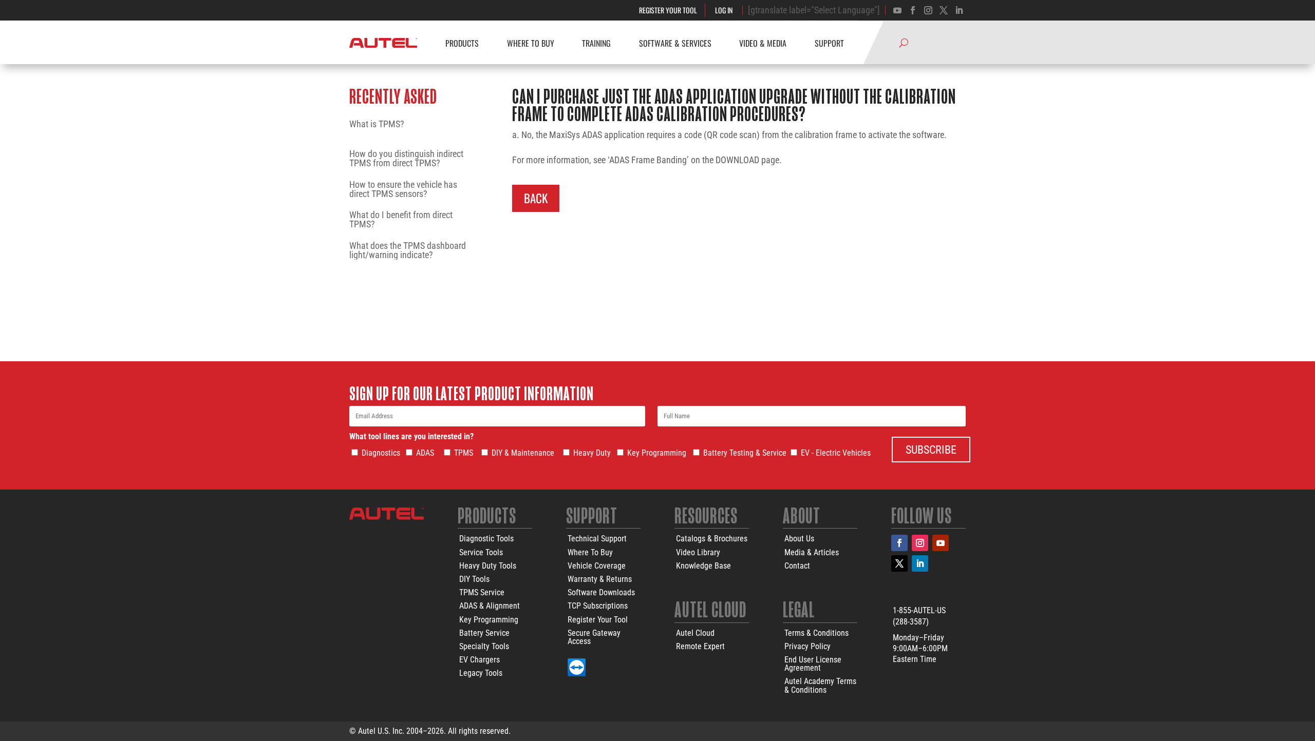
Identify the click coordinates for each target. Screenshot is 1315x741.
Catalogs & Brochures (711, 538)
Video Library (698, 552)
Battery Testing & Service (744, 453)
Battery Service (484, 633)
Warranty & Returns (600, 579)
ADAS (425, 453)
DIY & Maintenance (523, 453)
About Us (799, 538)
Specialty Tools (484, 646)
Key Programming (656, 453)
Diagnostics (381, 453)
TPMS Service (481, 592)
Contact (797, 566)
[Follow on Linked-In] (959, 10)
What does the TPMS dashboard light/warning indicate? (407, 250)
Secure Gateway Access (594, 637)
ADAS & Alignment (489, 606)
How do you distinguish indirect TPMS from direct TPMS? (406, 158)
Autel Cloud (695, 633)
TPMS (463, 453)
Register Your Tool (668, 10)
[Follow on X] (899, 563)
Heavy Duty (592, 453)
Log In (723, 10)
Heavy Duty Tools (487, 566)
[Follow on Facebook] (913, 10)
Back (536, 198)
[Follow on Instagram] (928, 10)
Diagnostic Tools (486, 538)
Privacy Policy (807, 646)
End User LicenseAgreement (812, 664)
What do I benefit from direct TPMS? (401, 219)
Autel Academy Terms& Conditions (820, 685)
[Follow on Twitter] (943, 10)
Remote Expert (700, 646)
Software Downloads (601, 592)
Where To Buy (590, 552)
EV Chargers (479, 660)
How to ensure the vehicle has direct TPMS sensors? (403, 189)
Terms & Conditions (816, 633)
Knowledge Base (703, 566)
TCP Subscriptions (598, 606)
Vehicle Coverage (597, 566)
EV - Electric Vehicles (836, 453)
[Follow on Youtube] (897, 10)
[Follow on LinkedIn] (920, 563)
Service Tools (481, 552)
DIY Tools (474, 579)
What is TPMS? (376, 124)
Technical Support (597, 538)
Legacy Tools (480, 673)
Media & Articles (811, 552)
